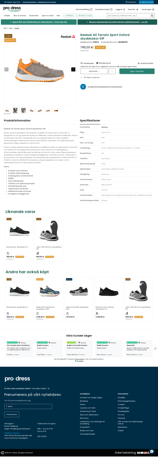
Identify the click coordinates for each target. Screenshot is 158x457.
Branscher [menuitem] (34, 16)
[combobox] (131, 15)
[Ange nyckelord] (152, 15)
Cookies (121, 404)
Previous (6, 69)
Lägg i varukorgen (137, 71)
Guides (121, 430)
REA (10, 28)
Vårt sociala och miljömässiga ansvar (130, 422)
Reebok (105, 127)
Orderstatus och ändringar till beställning (92, 422)
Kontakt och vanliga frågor (91, 397)
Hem (5, 28)
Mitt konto (84, 418)
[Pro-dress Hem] (12, 9)
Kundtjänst (132, 2)
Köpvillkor (121, 397)
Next (73, 69)
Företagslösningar (87, 434)
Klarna (82, 404)
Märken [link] (70, 15)
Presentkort (85, 427)
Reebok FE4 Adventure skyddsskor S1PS (45, 308)
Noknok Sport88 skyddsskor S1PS (77, 308)
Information (123, 394)
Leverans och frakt (87, 408)
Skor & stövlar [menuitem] (20, 16)
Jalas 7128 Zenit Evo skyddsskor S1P (49, 248)
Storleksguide (123, 411)
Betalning (84, 401)
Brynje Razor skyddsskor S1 (17, 247)
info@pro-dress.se (12, 433)
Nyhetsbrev (122, 427)
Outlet (16, 28)
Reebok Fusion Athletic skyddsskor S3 (105, 308)
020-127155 (41, 436)
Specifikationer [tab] (90, 120)
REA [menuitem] (58, 16)
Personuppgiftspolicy (126, 401)
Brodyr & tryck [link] (85, 15)
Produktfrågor (123, 408)
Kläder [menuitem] (7, 16)
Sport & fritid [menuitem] (47, 16)
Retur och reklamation (89, 415)
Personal (121, 418)
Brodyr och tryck (86, 430)
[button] (152, 451)
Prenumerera (12, 414)
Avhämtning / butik (88, 411)
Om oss (121, 415)
